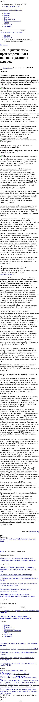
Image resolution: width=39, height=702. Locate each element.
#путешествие (4, 691)
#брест (20, 676)
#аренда (8, 670)
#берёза (26, 674)
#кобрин (18, 685)
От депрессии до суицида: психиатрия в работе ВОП (19, 649)
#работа (12, 691)
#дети (6, 683)
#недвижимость (6, 689)
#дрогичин (12, 682)
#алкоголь (2, 670)
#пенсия (30, 689)
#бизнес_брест (6, 677)
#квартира (11, 685)
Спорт (6, 23)
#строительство (25, 691)
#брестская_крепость (30, 677)
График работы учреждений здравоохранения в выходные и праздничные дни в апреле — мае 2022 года (18, 569)
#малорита (8, 687)
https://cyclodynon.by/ (7, 274)
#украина (34, 691)
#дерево (2, 682)
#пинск (34, 689)
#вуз (30, 680)
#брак (14, 677)
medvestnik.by (34, 532)
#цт (1, 693)
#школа (5, 693)
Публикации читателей (12, 21)
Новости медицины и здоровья (11, 10)
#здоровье (33, 682)
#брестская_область (11, 680)
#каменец (3, 685)
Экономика (8, 26)
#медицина (15, 687)
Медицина (8, 24)
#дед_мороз (35, 680)
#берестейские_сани (19, 674)
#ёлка (9, 693)
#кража (37, 685)
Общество (7, 17)
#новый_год (17, 689)
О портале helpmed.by (12, 6)
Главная (7, 13)
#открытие (24, 689)
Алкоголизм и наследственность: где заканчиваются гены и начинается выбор (15, 617)
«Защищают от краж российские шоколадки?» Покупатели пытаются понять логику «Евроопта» (18, 559)
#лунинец (2, 687)
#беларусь (6, 673)
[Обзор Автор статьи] (4, 549)
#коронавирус (26, 685)
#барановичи (21, 671)
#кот (34, 685)
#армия (13, 670)
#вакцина (26, 680)
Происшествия (9, 19)
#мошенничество (30, 687)
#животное (26, 682)
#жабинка (19, 682)
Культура (7, 15)
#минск (23, 687)
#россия (17, 691)
